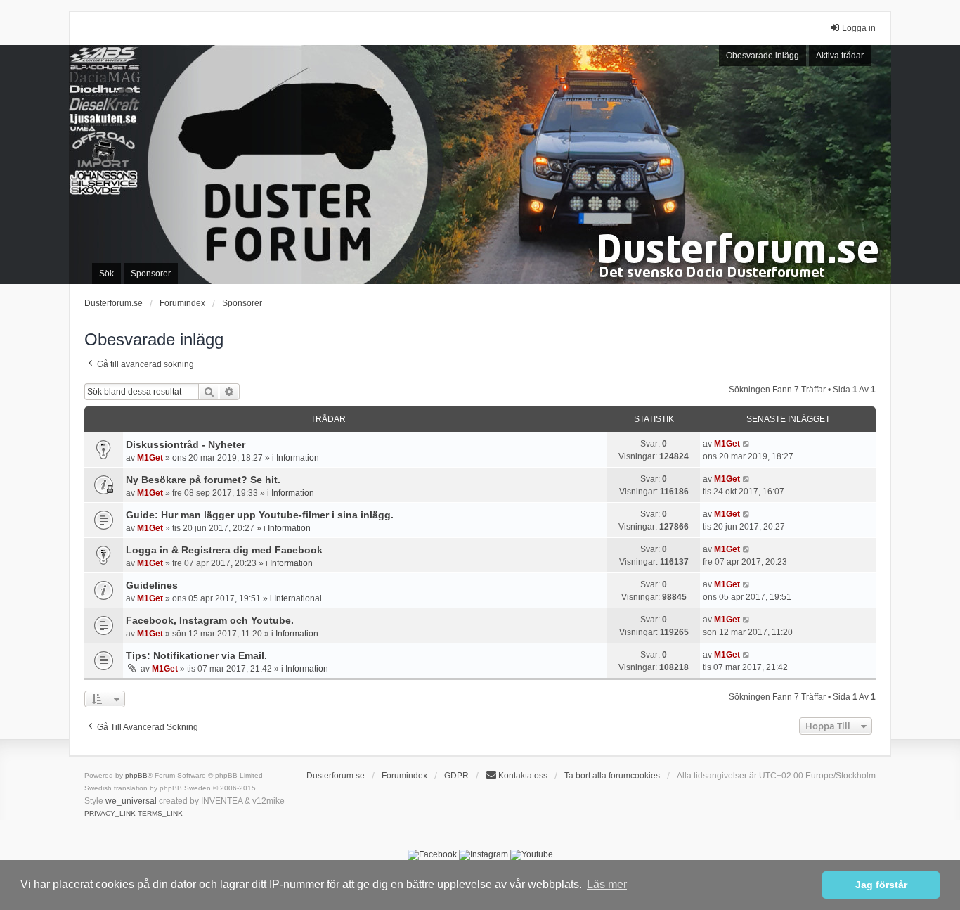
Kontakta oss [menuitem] (522, 776)
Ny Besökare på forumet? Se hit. (203, 479)
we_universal (131, 801)
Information (297, 458)
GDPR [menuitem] (456, 776)
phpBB (136, 775)
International (298, 598)
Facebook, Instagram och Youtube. (210, 620)
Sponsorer (242, 303)
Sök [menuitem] (106, 273)
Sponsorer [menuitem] (151, 273)
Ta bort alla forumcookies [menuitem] (612, 776)
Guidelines (152, 585)
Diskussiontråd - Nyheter (185, 444)
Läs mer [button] (607, 884)
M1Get (150, 458)
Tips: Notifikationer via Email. (196, 655)
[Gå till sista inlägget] (746, 443)
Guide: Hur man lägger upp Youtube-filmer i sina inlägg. (260, 514)
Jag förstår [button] (881, 884)
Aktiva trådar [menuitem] (840, 55)
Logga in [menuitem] (859, 28)
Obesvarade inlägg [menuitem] (762, 55)
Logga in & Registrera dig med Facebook (224, 550)
